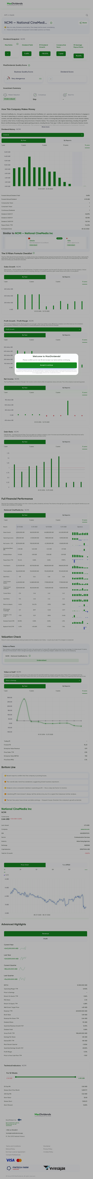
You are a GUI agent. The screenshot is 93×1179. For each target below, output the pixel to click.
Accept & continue (46, 365)
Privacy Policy (39, 372)
